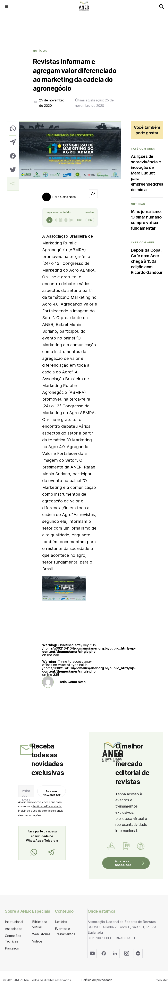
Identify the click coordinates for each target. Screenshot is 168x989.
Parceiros (12, 948)
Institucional (14, 922)
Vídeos (37, 941)
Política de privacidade (97, 980)
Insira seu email (26, 795)
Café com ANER (143, 148)
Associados (13, 929)
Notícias (40, 50)
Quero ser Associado (123, 863)
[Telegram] (51, 852)
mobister (162, 980)
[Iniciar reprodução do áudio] (49, 220)
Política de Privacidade (47, 806)
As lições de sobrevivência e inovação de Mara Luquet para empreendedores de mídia (147, 173)
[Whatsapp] (34, 852)
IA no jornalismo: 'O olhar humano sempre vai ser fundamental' (146, 220)
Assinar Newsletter (51, 793)
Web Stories (41, 934)
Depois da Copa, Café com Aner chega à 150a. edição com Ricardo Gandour (147, 261)
